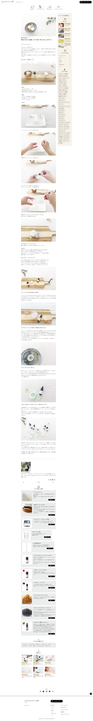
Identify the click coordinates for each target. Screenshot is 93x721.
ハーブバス (67, 102)
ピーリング (61, 104)
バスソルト (67, 138)
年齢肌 (65, 94)
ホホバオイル (62, 118)
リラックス (61, 88)
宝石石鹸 (60, 60)
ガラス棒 (23, 98)
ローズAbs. (24, 296)
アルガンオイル (62, 116)
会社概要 (62, 711)
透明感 (66, 73)
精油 (34, 645)
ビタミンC (66, 124)
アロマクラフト (44, 644)
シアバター (61, 134)
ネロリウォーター (62, 132)
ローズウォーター (62, 130)
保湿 (60, 79)
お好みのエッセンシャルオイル (27, 90)
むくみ (61, 86)
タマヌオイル (35, 407)
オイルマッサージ (62, 100)
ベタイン (68, 132)
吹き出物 (66, 88)
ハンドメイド (25, 644)
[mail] (52, 691)
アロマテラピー (25, 645)
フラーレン (61, 128)
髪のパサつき (65, 90)
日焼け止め (65, 75)
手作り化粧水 (62, 108)
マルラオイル (67, 134)
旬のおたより (53, 705)
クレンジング (62, 102)
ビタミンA (61, 124)
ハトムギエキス (62, 122)
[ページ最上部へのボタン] (91, 694)
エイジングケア (62, 98)
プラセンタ (68, 122)
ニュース (60, 66)
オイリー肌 (61, 92)
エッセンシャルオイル (40, 645)
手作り (50, 644)
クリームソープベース (25, 88)
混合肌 (61, 94)
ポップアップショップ (62, 55)
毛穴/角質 (61, 81)
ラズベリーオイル (62, 114)
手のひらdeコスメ (63, 707)
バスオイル (61, 138)
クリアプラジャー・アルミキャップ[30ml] (33, 91)
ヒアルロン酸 (67, 126)
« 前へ (24, 482)
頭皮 (60, 90)
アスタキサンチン (62, 120)
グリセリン (67, 128)
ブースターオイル (62, 106)
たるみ (64, 77)
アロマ (31, 645)
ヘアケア (68, 106)
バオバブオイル (67, 136)
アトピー (64, 79)
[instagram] (46, 691)
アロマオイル (48, 645)
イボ (65, 81)
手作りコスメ (38, 644)
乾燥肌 (66, 92)
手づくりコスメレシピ (64, 705)
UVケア (65, 96)
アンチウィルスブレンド (34, 295)
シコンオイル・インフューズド (32, 330)
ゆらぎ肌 (65, 86)
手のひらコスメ (62, 110)
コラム (60, 62)
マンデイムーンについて (64, 709)
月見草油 (61, 136)
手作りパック (62, 112)
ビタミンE (61, 126)
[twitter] (43, 691)
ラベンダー (26, 375)
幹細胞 (61, 140)
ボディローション (66, 140)
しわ (60, 77)
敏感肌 (61, 96)
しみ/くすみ (61, 73)
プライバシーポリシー (64, 714)
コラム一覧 (38, 482)
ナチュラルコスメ (32, 644)
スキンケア (60, 57)
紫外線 (61, 75)
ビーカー (23, 96)
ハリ (68, 77)
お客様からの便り (61, 64)
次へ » (53, 482)
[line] (49, 691)
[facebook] (40, 691)
